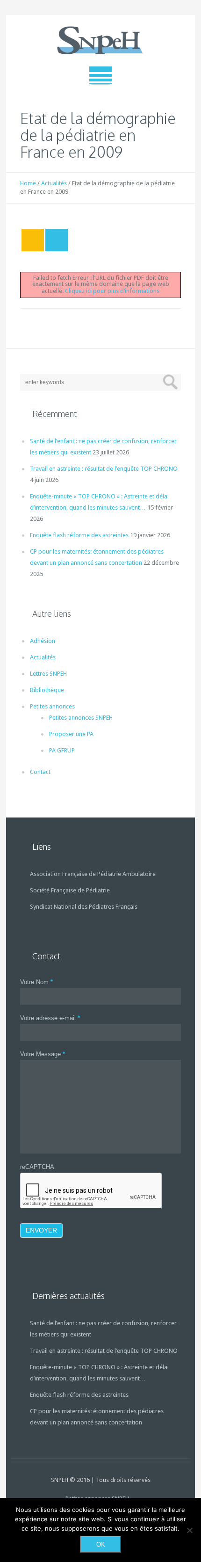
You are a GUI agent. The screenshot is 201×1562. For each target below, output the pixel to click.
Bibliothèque (47, 689)
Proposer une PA (71, 733)
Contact (40, 771)
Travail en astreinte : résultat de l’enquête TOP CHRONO (104, 468)
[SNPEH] (100, 40)
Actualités (54, 183)
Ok (100, 1544)
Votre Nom (36, 981)
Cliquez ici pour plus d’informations (112, 290)
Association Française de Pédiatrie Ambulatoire (93, 873)
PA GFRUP (62, 750)
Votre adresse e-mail (50, 1018)
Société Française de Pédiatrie (70, 890)
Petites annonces (52, 706)
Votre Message (42, 1054)
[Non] (189, 1530)
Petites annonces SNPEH (81, 717)
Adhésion (42, 640)
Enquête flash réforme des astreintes (79, 535)
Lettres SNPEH (48, 673)
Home (28, 183)
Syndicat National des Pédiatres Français (83, 906)
